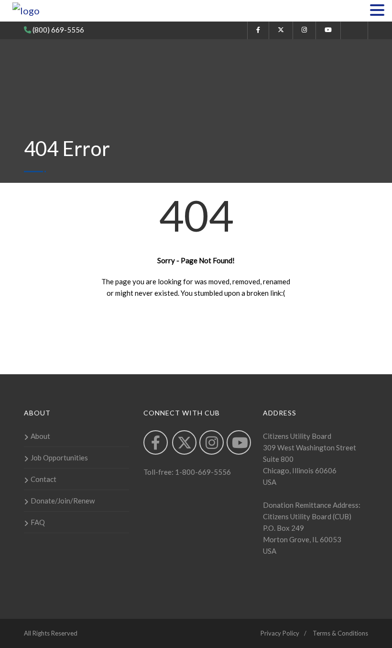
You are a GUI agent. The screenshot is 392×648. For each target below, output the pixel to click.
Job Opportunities (59, 457)
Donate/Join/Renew (63, 500)
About (40, 436)
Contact (43, 479)
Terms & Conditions (340, 633)
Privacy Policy (280, 633)
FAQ (38, 522)
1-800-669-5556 (202, 472)
